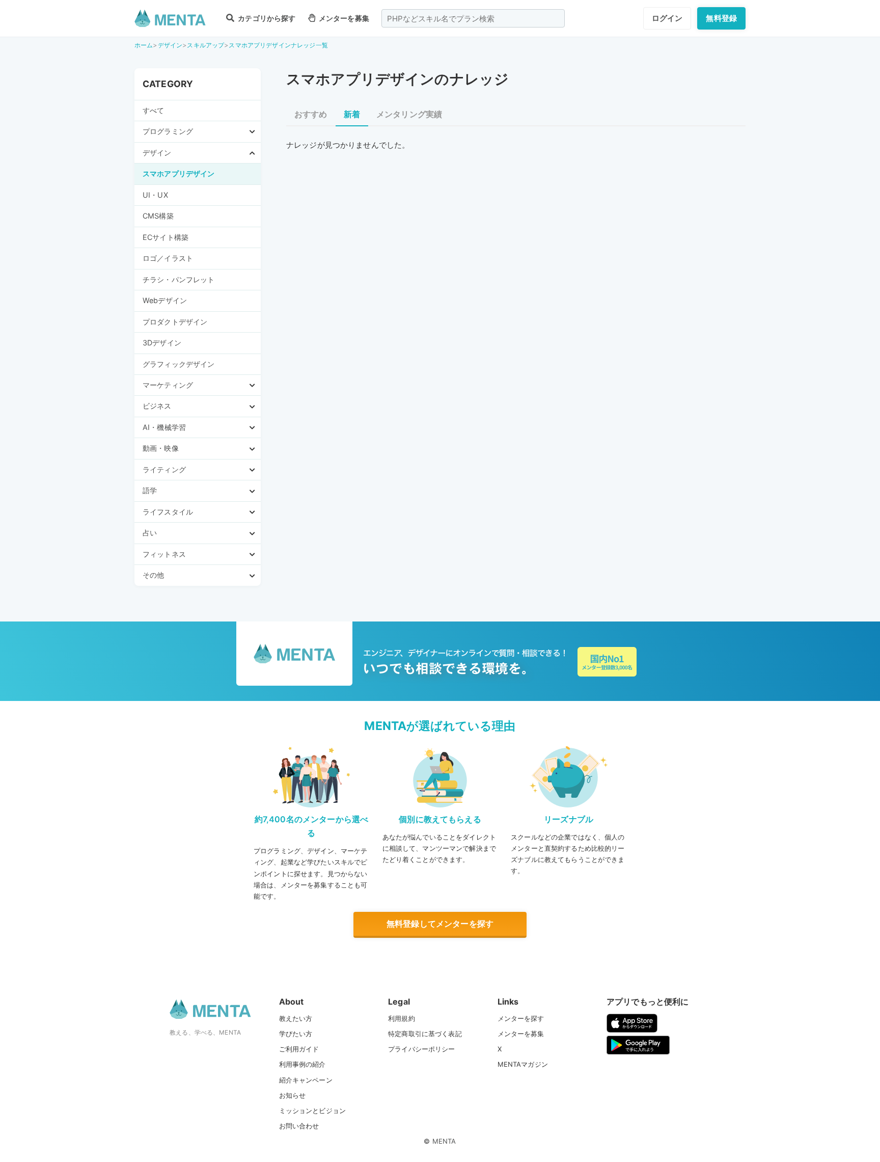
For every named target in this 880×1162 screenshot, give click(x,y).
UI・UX (155, 195)
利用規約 (401, 1018)
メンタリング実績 (409, 114)
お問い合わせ (299, 1126)
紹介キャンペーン (306, 1080)
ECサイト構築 (165, 237)
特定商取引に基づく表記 (425, 1034)
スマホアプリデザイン (179, 173)
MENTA (444, 1141)
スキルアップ (205, 45)
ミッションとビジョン (312, 1110)
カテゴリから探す (265, 18)
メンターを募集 (343, 18)
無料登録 (721, 18)
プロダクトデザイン (175, 321)
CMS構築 (158, 215)
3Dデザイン (162, 342)
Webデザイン (165, 300)
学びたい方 (296, 1034)
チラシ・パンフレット (179, 279)
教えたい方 (296, 1018)
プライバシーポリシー (421, 1049)
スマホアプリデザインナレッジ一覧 (278, 45)
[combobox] (473, 18)
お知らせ (292, 1095)
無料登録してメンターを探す (440, 923)
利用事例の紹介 (302, 1064)
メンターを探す (521, 1018)
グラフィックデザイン (179, 364)
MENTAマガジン (523, 1064)
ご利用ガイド (299, 1049)
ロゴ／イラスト (168, 258)
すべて (153, 110)
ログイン (667, 18)
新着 (352, 114)
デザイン (170, 45)
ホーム (143, 45)
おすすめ (310, 114)
